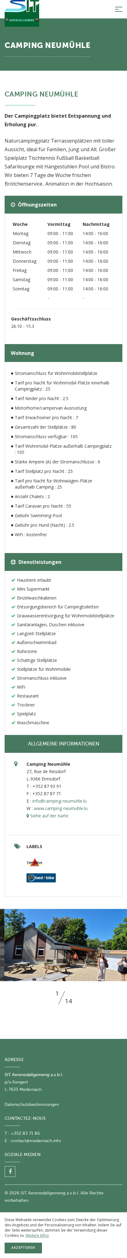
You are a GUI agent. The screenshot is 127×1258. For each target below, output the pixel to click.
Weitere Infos (37, 1235)
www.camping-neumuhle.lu (61, 808)
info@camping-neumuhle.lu (59, 801)
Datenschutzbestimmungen (32, 1104)
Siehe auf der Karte (48, 816)
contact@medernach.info (36, 1140)
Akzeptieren (23, 1247)
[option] (63, 945)
